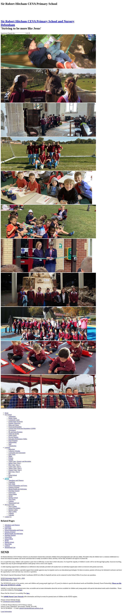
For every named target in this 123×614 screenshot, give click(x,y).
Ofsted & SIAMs (13, 433)
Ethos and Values (13, 425)
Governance (12, 430)
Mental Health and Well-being (17, 489)
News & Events (9, 504)
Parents (7, 478)
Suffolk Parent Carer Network (14, 596)
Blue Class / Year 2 (14, 465)
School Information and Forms (17, 485)
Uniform (11, 501)
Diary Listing (12, 511)
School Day (12, 492)
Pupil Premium (12, 440)
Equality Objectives (14, 423)
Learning (7, 447)
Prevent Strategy (13, 437)
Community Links (14, 420)
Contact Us (8, 517)
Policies (10, 458)
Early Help (11, 484)
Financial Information (15, 427)
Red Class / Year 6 (14, 472)
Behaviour (11, 449)
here (20, 590)
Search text (4, 33)
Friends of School (13, 487)
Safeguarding (12, 442)
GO (27, 33)
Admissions (12, 416)
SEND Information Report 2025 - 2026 (13, 578)
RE (9, 473)
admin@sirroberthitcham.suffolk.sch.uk (31, 608)
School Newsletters (14, 508)
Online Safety (12, 435)
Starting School (13, 498)
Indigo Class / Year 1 (14, 463)
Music (10, 477)
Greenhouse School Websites (11, 601)
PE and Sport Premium (15, 432)
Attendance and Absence (16, 480)
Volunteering (12, 446)
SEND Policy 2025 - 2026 (9, 580)
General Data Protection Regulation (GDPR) (22, 428)
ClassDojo (11, 482)
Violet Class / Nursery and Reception (19, 461)
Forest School (12, 475)
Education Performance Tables (17, 439)
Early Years (11, 454)
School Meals (12, 494)
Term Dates (11, 499)
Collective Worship (14, 451)
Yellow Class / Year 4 (14, 468)
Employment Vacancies (15, 421)
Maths (10, 456)
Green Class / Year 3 (14, 466)
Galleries (11, 513)
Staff (9, 444)
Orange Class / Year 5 (15, 470)
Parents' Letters (13, 510)
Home (6, 413)
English (10, 459)
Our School (8, 414)
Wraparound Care (13, 503)
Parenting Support (13, 491)
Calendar (11, 515)
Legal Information (6, 611)
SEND (10, 496)
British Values (12, 418)
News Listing (12, 506)
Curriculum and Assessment (16, 453)
